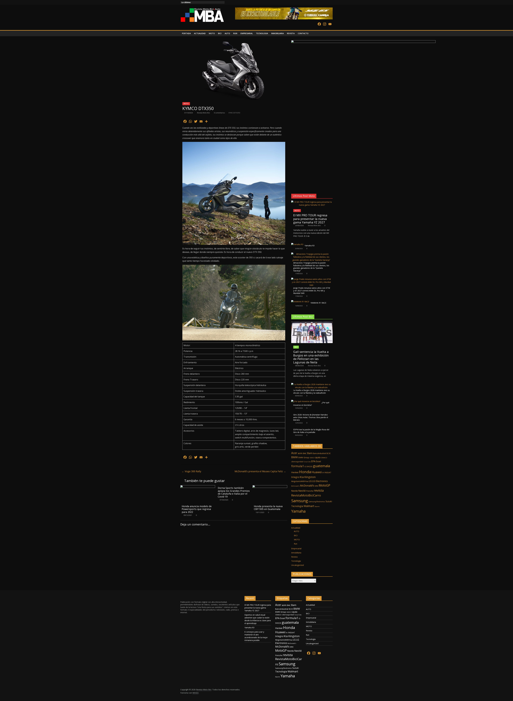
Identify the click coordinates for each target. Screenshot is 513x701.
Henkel (295, 472)
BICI (219, 33)
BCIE (328, 453)
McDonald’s (307, 485)
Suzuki (329, 501)
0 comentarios (219, 113)
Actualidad (295, 528)
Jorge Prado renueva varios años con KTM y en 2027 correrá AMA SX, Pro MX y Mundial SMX (311, 290)
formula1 (297, 466)
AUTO (227, 33)
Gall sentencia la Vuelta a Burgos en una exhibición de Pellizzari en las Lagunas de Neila (311, 357)
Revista (294, 557)
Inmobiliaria (296, 552)
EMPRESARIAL (246, 33)
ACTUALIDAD (200, 33)
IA (323, 472)
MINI (316, 486)
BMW (294, 457)
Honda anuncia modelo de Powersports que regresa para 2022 (197, 509)
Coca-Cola (307, 462)
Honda (305, 471)
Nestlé (302, 490)
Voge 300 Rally (191, 471)
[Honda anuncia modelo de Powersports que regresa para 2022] (197, 486)
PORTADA (186, 33)
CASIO (312, 458)
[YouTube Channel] (330, 24)
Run (295, 543)
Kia (302, 477)
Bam (309, 453)
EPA (313, 461)
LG (310, 481)
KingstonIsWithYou (299, 481)
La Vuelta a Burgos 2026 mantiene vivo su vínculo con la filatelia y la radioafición (311, 391)
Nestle (294, 490)
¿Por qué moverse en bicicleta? (311, 403)
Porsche (309, 491)
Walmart (309, 506)
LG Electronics (320, 481)
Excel (318, 461)
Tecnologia (297, 506)
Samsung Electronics (316, 501)
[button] (293, 185)
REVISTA (291, 33)
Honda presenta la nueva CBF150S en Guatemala (268, 508)
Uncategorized (297, 565)
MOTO (212, 33)
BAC (305, 453)
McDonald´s (295, 486)
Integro (295, 477)
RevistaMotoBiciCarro (306, 495)
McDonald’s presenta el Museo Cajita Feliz (260, 471)
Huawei (317, 472)
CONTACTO (303, 33)
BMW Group (303, 457)
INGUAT (327, 472)
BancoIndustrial (319, 453)
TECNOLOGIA (262, 33)
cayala (317, 457)
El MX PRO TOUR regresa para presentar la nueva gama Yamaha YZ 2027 (310, 218)
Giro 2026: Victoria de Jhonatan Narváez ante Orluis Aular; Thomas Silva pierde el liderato (310, 417)
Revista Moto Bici (203, 113)
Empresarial (296, 548)
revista (319, 490)
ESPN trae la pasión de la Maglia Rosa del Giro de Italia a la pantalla (311, 430)
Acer (294, 453)
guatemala (321, 465)
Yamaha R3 (309, 245)
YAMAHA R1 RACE (318, 302)
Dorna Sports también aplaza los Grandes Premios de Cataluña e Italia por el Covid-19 (234, 492)
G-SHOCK (308, 466)
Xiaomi (317, 506)
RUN (235, 33)
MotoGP (324, 485)
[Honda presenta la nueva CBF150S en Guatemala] (269, 486)
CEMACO (324, 458)
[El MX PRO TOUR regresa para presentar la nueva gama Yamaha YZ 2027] (312, 202)
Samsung (299, 500)
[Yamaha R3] (297, 244)
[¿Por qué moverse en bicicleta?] (305, 401)
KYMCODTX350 (234, 113)
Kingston (310, 477)
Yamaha (298, 511)
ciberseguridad (297, 461)
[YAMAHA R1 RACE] (300, 301)
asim (300, 453)
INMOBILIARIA (277, 33)
